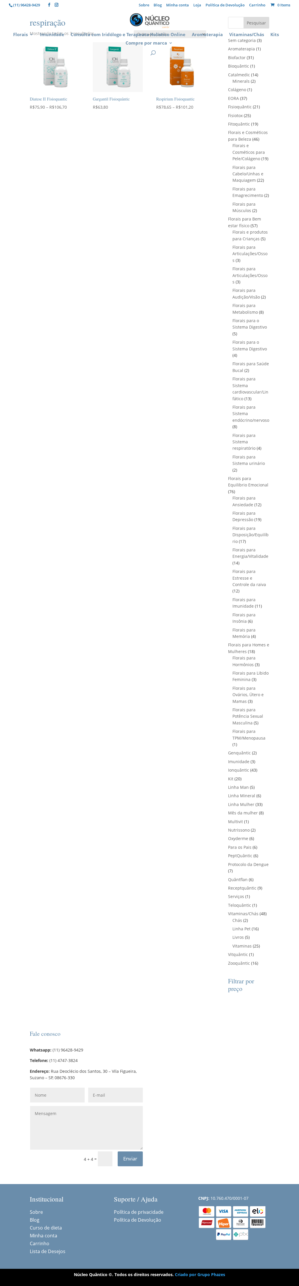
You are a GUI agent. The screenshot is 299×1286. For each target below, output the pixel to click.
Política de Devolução (225, 5)
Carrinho (257, 5)
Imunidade (52, 34)
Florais (20, 34)
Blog (158, 5)
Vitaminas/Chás (246, 34)
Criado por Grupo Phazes (200, 1274)
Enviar (130, 1158)
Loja (197, 5)
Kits (274, 34)
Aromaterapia (207, 34)
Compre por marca (146, 43)
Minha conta (177, 5)
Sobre (144, 5)
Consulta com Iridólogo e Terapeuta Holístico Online (128, 34)
